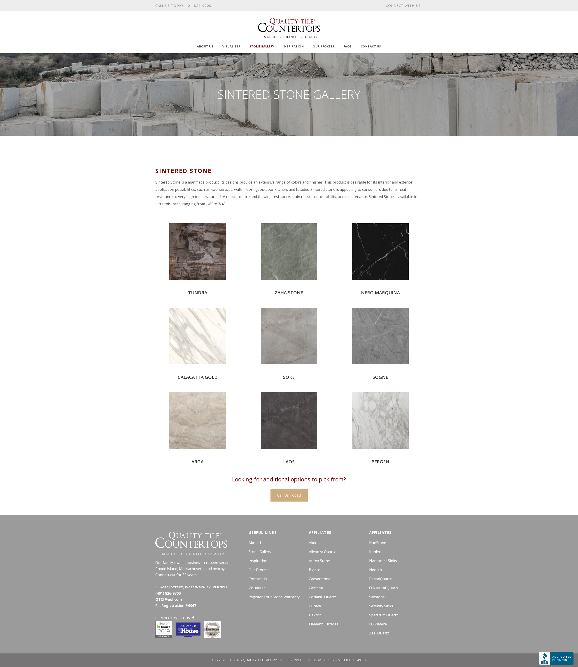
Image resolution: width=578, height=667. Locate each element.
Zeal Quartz (379, 633)
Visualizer (231, 46)
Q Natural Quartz (384, 587)
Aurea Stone (319, 560)
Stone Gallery (261, 46)
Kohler (374, 551)
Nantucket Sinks (383, 560)
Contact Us (371, 46)
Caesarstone (319, 578)
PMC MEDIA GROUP (351, 660)
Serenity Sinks (381, 605)
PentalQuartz (380, 578)
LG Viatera (378, 624)
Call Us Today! (289, 495)
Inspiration (293, 46)
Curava (315, 605)
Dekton (315, 615)
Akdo (313, 542)
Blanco (314, 569)
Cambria (316, 587)
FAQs (347, 46)
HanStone (377, 542)
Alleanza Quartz (322, 551)
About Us (205, 46)
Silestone (377, 596)
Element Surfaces (323, 624)
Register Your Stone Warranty (274, 596)
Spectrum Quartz (383, 615)
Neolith (375, 569)
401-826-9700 (198, 5)
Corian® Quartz (322, 596)
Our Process (323, 46)
